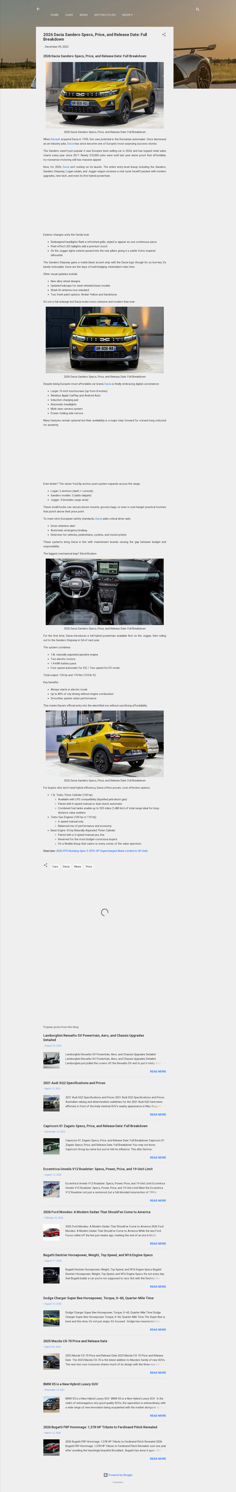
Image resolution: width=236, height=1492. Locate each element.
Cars (69, 15)
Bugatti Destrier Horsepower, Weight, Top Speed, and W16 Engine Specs (98, 1255)
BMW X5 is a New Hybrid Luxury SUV (70, 1384)
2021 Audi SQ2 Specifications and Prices (74, 1083)
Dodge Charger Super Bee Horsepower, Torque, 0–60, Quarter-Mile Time (98, 1298)
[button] (164, 35)
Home (55, 15)
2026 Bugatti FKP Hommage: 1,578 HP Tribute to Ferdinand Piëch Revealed (100, 1427)
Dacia (70, 143)
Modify (127, 15)
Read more (158, 1071)
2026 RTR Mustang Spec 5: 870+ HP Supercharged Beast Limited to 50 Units (102, 851)
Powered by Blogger (120, 1475)
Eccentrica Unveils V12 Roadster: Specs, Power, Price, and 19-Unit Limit (98, 1169)
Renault (55, 139)
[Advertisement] (188, 82)
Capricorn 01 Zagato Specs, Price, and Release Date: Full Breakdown (95, 1126)
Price (89, 866)
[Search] (198, 10)
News (84, 15)
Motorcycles (105, 15)
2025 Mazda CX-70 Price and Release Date (75, 1341)
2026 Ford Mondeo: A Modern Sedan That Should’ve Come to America (96, 1212)
